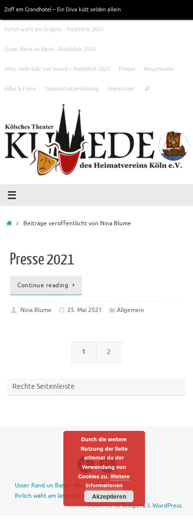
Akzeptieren (109, 496)
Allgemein (130, 310)
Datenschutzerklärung (71, 88)
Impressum (120, 88)
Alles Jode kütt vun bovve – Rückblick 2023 (57, 68)
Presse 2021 (42, 259)
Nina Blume (35, 310)
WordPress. (167, 506)
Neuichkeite (158, 68)
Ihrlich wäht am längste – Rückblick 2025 (53, 29)
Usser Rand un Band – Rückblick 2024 (50, 49)
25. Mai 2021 (84, 310)
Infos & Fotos (20, 88)
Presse (127, 68)
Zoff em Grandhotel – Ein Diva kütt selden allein (62, 9)
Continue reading (42, 285)
